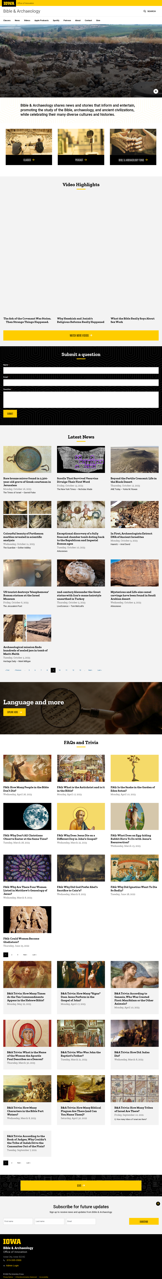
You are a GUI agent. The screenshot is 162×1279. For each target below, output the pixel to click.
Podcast (79, 160)
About (78, 20)
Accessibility (43, 1277)
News (17, 20)
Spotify (56, 20)
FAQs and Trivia (81, 742)
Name (5, 365)
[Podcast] (81, 142)
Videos (27, 20)
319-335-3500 (13, 1260)
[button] (150, 11)
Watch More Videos (79, 335)
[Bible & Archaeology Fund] (133, 142)
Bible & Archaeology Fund (131, 160)
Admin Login (12, 1265)
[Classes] (29, 142)
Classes (7, 20)
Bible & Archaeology (21, 11)
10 (60, 670)
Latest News (81, 437)
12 (74, 670)
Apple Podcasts (42, 20)
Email (5, 377)
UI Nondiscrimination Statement (26, 1277)
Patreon (67, 20)
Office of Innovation (25, 3)
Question (7, 389)
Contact (88, 20)
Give (98, 20)
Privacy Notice (8, 1277)
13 (81, 670)
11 (67, 670)
